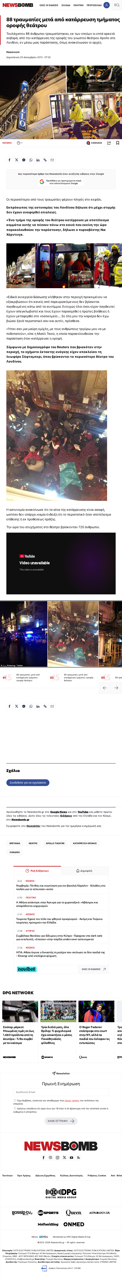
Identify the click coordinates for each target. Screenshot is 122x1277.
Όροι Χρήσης (24, 1175)
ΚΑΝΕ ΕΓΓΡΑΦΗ (58, 1121)
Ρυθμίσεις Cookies (97, 1175)
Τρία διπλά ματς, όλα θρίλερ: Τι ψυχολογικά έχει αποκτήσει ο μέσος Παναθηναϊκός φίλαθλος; (56, 1035)
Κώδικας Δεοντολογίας (71, 1175)
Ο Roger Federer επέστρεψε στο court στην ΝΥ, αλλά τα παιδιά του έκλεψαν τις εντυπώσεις (94, 1035)
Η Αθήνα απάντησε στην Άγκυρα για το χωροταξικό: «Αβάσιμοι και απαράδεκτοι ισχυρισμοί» (57, 904)
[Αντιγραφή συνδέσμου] (109, 143)
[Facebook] (43, 1157)
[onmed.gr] (74, 1224)
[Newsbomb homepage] (18, 5)
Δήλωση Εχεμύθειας (45, 1175)
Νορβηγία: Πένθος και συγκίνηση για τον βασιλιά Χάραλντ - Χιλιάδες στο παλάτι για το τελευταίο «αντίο (60, 887)
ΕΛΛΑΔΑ (66, 5)
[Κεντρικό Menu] (117, 5)
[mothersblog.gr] (48, 1224)
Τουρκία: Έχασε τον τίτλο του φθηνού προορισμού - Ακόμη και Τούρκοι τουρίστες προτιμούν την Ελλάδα (59, 920)
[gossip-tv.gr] (22, 1213)
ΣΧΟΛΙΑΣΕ (96, 143)
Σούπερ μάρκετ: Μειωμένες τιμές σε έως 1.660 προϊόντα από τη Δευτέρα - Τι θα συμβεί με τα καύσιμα (18, 1035)
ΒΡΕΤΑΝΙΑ (15, 843)
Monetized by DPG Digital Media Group (72, 1237)
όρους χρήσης (72, 1100)
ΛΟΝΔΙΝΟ (15, 852)
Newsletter (34, 826)
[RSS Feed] (78, 1157)
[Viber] (50, 1157)
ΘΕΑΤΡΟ (33, 843)
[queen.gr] (74, 1213)
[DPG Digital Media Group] (61, 1193)
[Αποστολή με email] (52, 160)
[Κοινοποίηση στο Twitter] (17, 160)
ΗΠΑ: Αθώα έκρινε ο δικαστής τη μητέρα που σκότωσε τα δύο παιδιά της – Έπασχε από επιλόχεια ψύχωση (60, 954)
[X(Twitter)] (64, 1157)
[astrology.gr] (99, 1213)
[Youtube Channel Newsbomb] (71, 1157)
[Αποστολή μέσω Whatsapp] (31, 160)
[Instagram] (57, 1157)
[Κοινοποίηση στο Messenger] (24, 160)
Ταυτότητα (7, 1175)
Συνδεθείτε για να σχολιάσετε (28, 782)
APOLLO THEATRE (55, 843)
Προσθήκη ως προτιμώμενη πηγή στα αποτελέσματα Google (63, 182)
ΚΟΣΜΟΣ (7, 143)
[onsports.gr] (48, 1213)
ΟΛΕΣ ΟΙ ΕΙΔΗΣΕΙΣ (49, 5)
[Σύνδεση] (106, 5)
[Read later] (117, 143)
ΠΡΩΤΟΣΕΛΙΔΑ (94, 5)
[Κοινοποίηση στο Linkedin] (38, 160)
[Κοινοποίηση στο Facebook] (9, 160)
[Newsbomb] (61, 1146)
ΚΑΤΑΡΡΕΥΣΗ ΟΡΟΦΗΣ (85, 843)
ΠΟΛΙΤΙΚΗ (78, 5)
